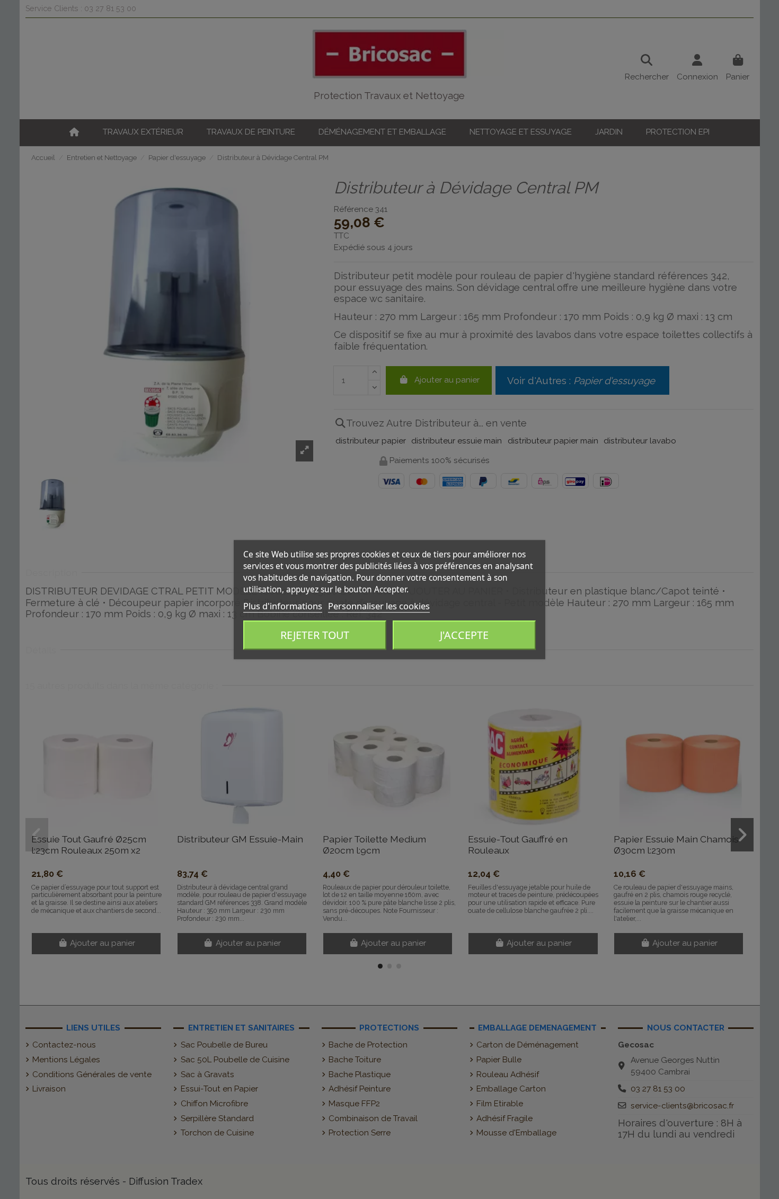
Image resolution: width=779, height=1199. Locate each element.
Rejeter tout (314, 635)
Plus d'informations (282, 606)
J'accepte (464, 635)
